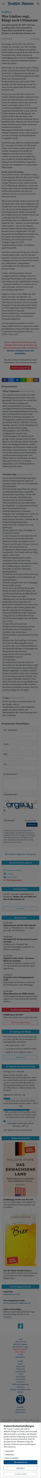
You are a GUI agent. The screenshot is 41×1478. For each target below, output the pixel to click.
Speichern (20, 1468)
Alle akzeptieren (20, 1462)
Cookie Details (20, 1474)
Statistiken (9, 1454)
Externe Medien (12, 1458)
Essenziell (9, 1451)
